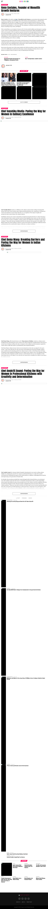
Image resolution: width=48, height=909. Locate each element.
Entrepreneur (14, 54)
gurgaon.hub (8, 14)
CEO (16, 19)
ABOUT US (23, 902)
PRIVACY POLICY (29, 902)
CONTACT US (18, 902)
